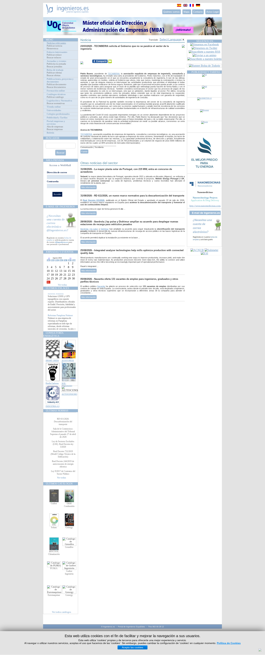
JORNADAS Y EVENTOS (59, 251)
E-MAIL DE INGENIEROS (60, 206)
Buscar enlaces (54, 57)
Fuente (84, 151)
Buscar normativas (56, 103)
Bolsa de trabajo (55, 70)
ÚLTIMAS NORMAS (57, 410)
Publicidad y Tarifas (57, 117)
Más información (88, 187)
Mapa (187, 11)
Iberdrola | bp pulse (89, 229)
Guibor (54, 503)
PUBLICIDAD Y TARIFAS (205, 72)
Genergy (69, 527)
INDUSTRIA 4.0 (52, 406)
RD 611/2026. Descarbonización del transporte (63, 422)
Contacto (198, 11)
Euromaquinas (54, 595)
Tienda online (54, 107)
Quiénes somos (171, 11)
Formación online (56, 90)
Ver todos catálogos (61, 612)
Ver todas (62, 285)
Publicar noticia (54, 46)
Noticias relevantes (56, 43)
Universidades (54, 110)
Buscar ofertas (53, 75)
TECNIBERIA (114, 74)
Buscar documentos (56, 87)
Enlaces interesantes (57, 52)
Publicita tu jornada (56, 64)
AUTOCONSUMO (69, 394)
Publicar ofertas (54, 72)
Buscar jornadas (54, 66)
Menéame (87, 55)
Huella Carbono (52, 383)
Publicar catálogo (55, 97)
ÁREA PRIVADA (55, 160)
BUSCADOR (52, 138)
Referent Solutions (56, 297)
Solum (54, 527)
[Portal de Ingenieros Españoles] (67, 12)
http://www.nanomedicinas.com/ (205, 206)
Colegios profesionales (58, 114)
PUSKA (54, 568)
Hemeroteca (52, 48)
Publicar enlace (54, 55)
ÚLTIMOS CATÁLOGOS (59, 483)
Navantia (101, 286)
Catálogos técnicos (56, 94)
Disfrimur (105, 229)
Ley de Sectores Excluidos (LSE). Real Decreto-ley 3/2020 (63, 444)
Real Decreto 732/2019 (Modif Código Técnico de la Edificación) (63, 454)
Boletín (50, 133)
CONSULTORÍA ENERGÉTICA (53, 334)
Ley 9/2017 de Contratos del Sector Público (63, 472)
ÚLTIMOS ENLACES (57, 288)
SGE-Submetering (67, 384)
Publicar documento (56, 84)
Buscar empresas (55, 129)
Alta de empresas (55, 126)
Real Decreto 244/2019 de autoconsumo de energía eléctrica (63, 464)
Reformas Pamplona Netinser (60, 319)
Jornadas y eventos (56, 61)
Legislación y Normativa (59, 100)
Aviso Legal (212, 11)
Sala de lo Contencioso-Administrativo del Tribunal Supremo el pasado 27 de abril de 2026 (63, 433)
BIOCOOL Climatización (54, 552)
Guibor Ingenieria (69, 572)
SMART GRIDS (52, 360)
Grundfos (69, 547)
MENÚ (49, 39)
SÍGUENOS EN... (205, 41)
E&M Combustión (69, 504)
